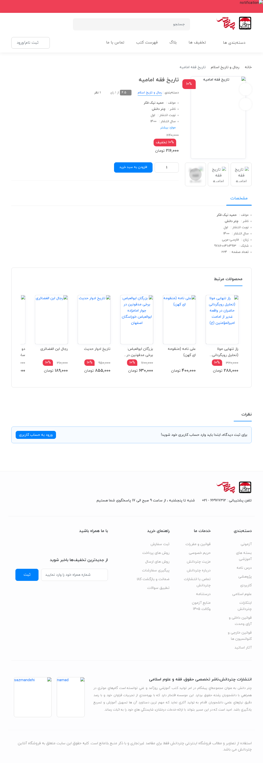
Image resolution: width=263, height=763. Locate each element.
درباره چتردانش (199, 570)
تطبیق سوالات (158, 587)
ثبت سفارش (160, 544)
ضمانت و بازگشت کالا (153, 579)
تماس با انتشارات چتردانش (197, 582)
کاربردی (246, 585)
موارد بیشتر (168, 128)
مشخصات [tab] (239, 198)
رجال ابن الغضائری (54, 349)
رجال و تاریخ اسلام (225, 67)
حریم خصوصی (200, 553)
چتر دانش (158, 109)
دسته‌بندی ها (234, 43)
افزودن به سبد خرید (133, 167)
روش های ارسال (157, 561)
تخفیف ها (197, 42)
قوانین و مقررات (198, 544)
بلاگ (173, 42)
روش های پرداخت (156, 553)
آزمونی (246, 544)
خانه (248, 67)
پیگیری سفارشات (156, 570)
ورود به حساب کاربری (36, 434)
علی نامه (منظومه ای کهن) (182, 352)
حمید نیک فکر (154, 103)
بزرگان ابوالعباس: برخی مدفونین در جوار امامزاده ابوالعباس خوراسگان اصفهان (138, 352)
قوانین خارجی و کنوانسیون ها (240, 635)
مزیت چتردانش (199, 561)
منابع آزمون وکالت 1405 (201, 605)
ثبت (27, 575)
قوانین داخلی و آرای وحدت (240, 620)
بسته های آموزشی (244, 556)
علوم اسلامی (242, 594)
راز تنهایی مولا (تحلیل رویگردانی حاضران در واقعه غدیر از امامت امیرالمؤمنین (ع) (225, 352)
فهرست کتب (147, 42)
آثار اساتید (243, 647)
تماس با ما (115, 42)
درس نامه (244, 567)
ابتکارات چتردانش (245, 605)
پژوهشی (245, 576)
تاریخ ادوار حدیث (97, 349)
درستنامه (203, 594)
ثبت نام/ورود (28, 43)
